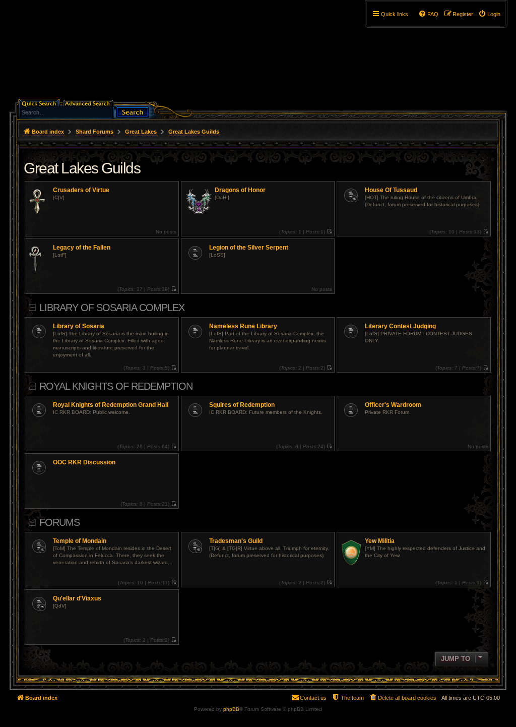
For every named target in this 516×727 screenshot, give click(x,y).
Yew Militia (380, 540)
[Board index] (95, 53)
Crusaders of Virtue (81, 190)
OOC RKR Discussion (84, 462)
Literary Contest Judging (400, 326)
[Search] (132, 111)
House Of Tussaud (391, 190)
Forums (59, 522)
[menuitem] (489, 14)
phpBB (231, 709)
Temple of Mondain (79, 540)
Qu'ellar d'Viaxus (77, 598)
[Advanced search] (89, 102)
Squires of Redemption (242, 404)
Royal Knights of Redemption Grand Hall (110, 404)
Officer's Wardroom (393, 404)
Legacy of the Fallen (81, 247)
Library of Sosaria (78, 326)
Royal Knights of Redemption (115, 386)
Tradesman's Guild (236, 540)
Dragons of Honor (240, 190)
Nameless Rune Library (243, 326)
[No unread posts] (329, 231)
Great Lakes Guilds (82, 168)
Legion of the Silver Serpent (248, 247)
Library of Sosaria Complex (111, 307)
